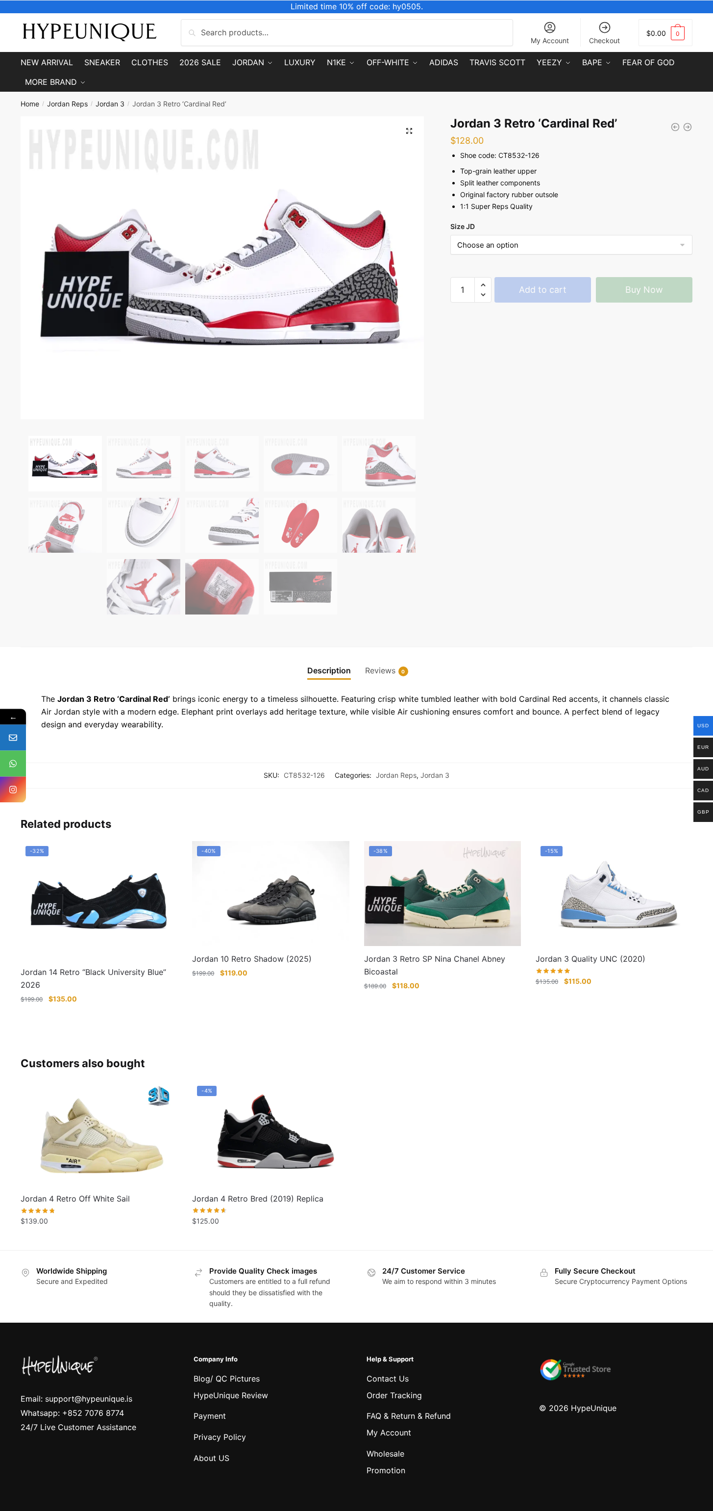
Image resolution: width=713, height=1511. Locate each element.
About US (211, 1458)
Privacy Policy (220, 1437)
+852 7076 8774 (93, 1413)
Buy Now (644, 289)
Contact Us (388, 1378)
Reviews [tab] (380, 670)
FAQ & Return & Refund (409, 1416)
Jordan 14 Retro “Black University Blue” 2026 (93, 978)
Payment (210, 1416)
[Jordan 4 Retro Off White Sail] (99, 1133)
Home (30, 104)
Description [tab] (329, 670)
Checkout (604, 40)
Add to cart (542, 289)
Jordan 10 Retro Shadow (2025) (252, 959)
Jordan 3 (110, 104)
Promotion (386, 1470)
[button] (409, 131)
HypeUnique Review (231, 1395)
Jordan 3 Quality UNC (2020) (590, 959)
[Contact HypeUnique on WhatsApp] (13, 763)
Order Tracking (394, 1395)
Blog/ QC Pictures (227, 1378)
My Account (550, 40)
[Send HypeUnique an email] (13, 737)
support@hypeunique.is (88, 1399)
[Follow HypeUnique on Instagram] (13, 789)
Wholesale (385, 1454)
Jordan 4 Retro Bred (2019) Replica (257, 1199)
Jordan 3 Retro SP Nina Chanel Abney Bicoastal (434, 965)
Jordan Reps (67, 104)
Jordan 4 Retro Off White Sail (75, 1199)
